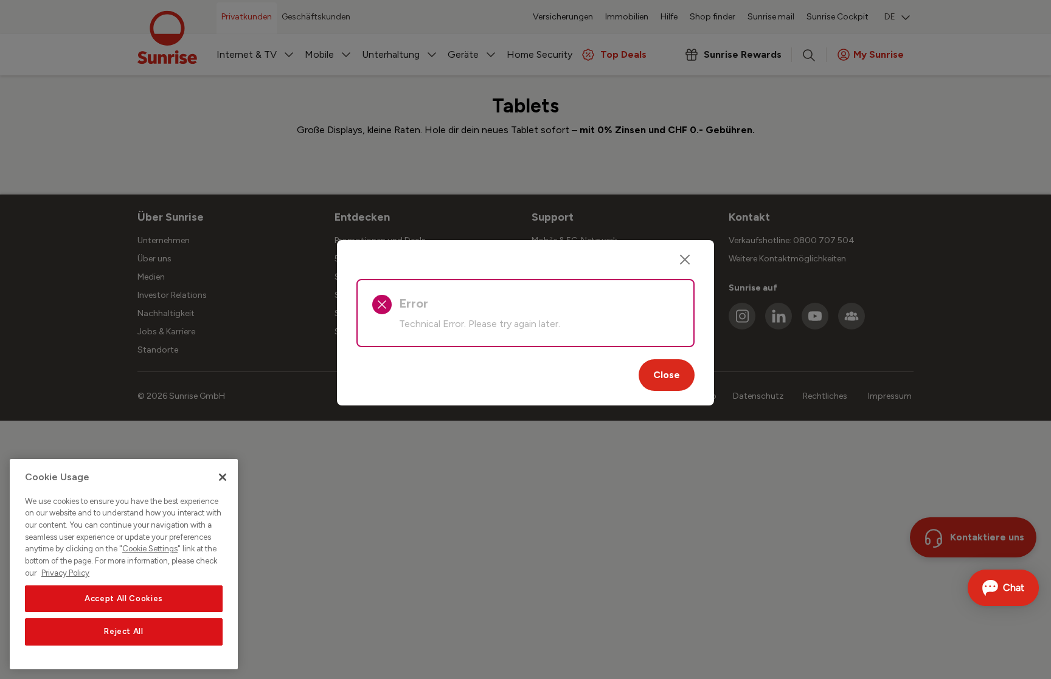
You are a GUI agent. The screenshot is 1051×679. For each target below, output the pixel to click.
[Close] (685, 259)
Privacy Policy (65, 572)
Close (666, 375)
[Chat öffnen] (1003, 588)
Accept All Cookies (124, 598)
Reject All (124, 631)
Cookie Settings (150, 549)
